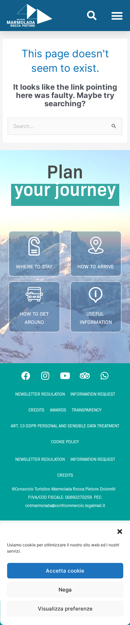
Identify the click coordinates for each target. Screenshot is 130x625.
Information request (92, 394)
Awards (58, 410)
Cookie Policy (65, 441)
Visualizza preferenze (65, 608)
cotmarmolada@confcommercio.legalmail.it (65, 505)
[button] (119, 531)
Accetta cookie (65, 570)
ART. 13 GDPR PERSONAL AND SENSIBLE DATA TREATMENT (65, 425)
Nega (65, 589)
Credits (36, 410)
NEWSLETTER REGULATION (40, 394)
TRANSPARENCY (87, 410)
